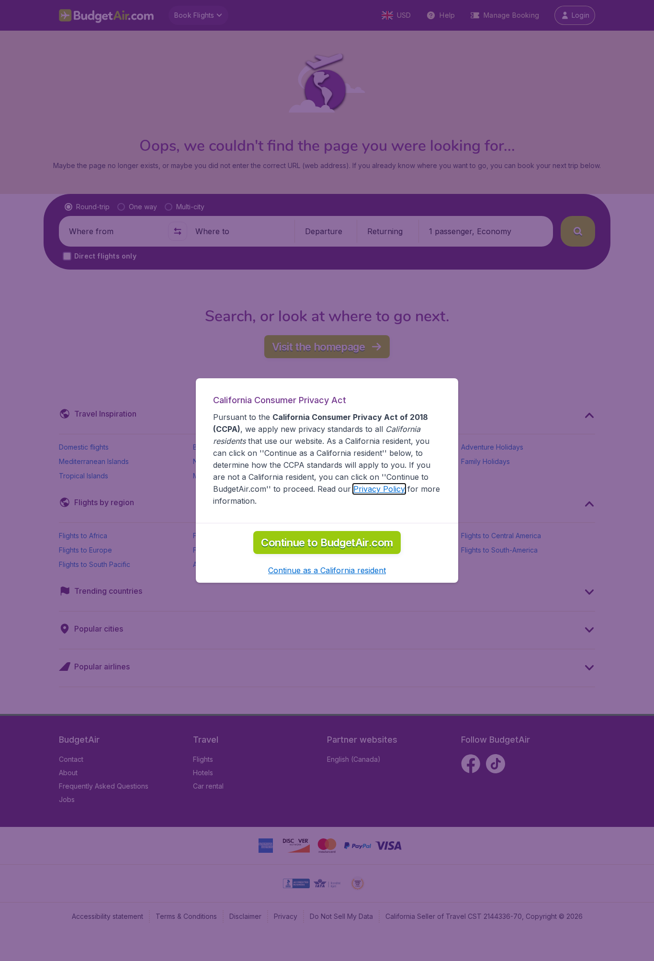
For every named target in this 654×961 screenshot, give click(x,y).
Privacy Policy (379, 489)
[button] (327, 570)
